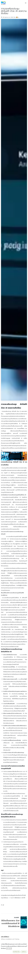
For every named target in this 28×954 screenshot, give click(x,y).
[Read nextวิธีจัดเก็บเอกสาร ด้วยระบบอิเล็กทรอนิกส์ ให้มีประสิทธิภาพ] (24, 922)
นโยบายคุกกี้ (8, 948)
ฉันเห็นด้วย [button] (24, 952)
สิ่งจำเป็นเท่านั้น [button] (16, 952)
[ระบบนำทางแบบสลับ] (25, 3)
